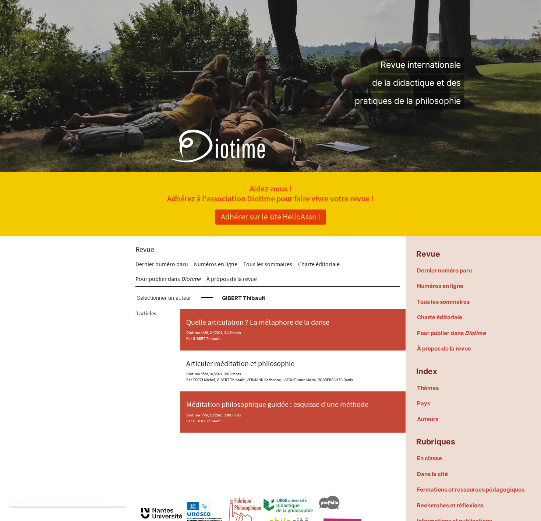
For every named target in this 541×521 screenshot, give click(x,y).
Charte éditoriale (319, 264)
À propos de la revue (231, 278)
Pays (423, 403)
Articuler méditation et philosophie (240, 363)
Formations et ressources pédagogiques (470, 489)
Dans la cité (432, 474)
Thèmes (428, 387)
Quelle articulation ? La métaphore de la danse (257, 322)
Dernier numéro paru (161, 264)
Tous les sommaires (267, 264)
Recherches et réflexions (450, 505)
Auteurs (427, 419)
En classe (429, 458)
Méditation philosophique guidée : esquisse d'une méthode (277, 404)
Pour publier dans (168, 278)
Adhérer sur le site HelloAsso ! (270, 216)
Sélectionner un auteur (164, 298)
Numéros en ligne (215, 264)
